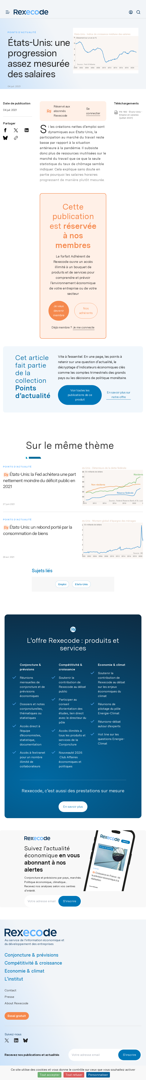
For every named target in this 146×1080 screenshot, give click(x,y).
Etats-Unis (81, 584)
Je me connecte (83, 327)
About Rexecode (16, 1003)
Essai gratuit (17, 1016)
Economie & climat (24, 971)
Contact (10, 990)
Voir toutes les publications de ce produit (80, 395)
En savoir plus (73, 806)
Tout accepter (50, 1075)
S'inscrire (69, 901)
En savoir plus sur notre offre (118, 395)
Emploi (62, 584)
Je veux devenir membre (58, 310)
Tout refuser (73, 1075)
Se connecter (93, 111)
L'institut (14, 979)
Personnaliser (98, 1075)
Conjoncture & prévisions (31, 955)
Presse (9, 997)
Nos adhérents (86, 311)
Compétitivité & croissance (33, 963)
